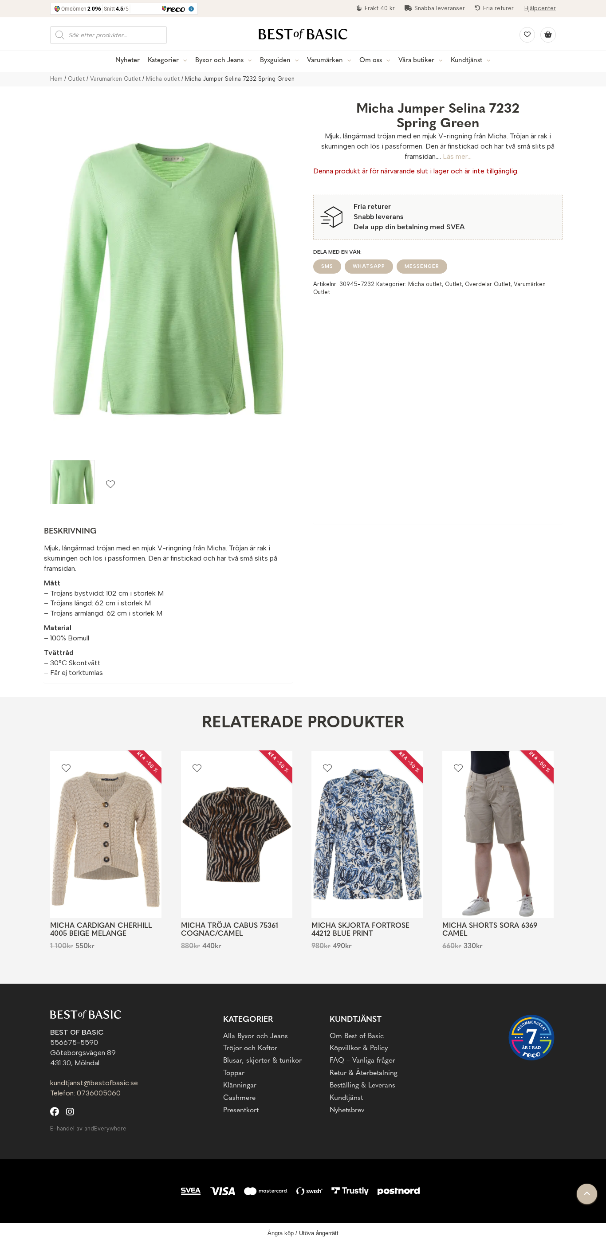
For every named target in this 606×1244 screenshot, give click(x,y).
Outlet (76, 78)
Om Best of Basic (357, 1036)
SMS (327, 266)
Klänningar (239, 1085)
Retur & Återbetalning (363, 1073)
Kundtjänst (466, 60)
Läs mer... (457, 156)
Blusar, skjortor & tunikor (262, 1060)
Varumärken (325, 60)
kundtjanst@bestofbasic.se (94, 1083)
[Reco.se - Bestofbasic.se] (531, 1037)
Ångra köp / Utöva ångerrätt (303, 1233)
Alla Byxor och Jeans (255, 1036)
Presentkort (241, 1110)
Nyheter (127, 60)
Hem (56, 78)
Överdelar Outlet (488, 284)
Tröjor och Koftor (250, 1048)
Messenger (422, 266)
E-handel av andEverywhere (88, 1128)
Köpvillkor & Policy (359, 1048)
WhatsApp (369, 266)
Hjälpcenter (540, 8)
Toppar (233, 1073)
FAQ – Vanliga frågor (362, 1060)
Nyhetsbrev (347, 1110)
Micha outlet (163, 78)
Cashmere (239, 1098)
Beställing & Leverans (362, 1085)
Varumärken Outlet (115, 78)
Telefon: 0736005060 (85, 1093)
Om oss (370, 60)
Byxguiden (275, 60)
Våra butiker (416, 60)
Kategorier (163, 60)
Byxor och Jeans (219, 60)
